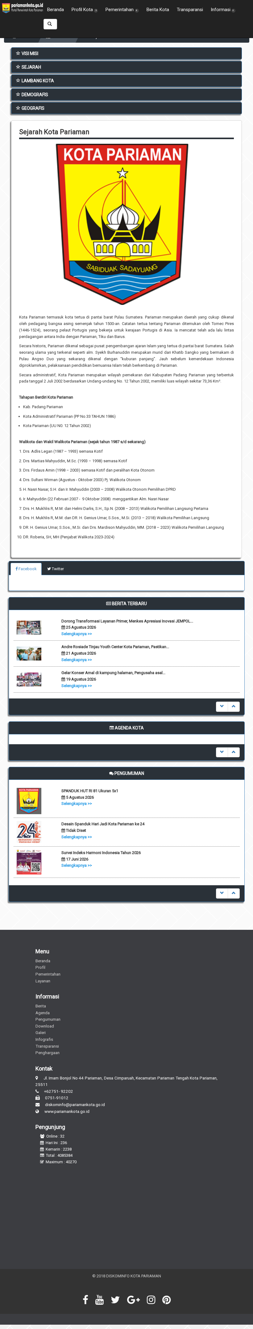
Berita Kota (158, 9)
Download (44, 1025)
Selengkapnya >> (76, 633)
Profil (40, 967)
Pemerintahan (47, 974)
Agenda (42, 1012)
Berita (40, 1005)
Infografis (44, 1039)
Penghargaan (47, 1052)
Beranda (55, 9)
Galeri (40, 1032)
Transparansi (190, 9)
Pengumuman (47, 1019)
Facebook (27, 568)
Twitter (57, 568)
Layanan (42, 980)
